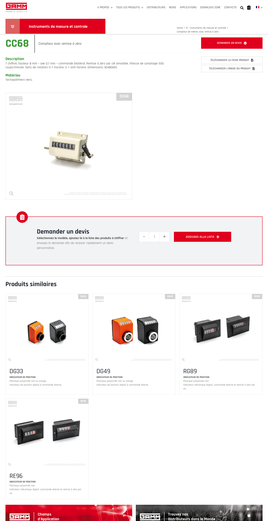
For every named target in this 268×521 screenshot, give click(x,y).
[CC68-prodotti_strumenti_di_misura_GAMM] (69, 94)
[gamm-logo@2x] (16, 4)
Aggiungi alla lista (200, 237)
